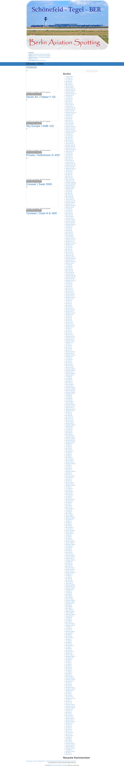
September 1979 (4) (70, 679)
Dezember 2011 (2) (70, 336)
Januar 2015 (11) (70, 292)
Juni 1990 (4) (69, 592)
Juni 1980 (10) (69, 672)
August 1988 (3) (69, 616)
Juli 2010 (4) (69, 358)
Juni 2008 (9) (69, 396)
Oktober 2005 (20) (70, 440)
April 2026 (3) (69, 83)
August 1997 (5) (69, 501)
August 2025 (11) (70, 95)
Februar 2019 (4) (70, 216)
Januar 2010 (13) (70, 367)
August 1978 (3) (69, 690)
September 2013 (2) (70, 313)
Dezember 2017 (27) (71, 238)
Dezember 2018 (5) (70, 219)
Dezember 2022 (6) (70, 145)
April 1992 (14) (69, 564)
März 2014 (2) (69, 306)
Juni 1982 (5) (69, 659)
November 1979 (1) (70, 678)
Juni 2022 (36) (69, 154)
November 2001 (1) (70, 476)
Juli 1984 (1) (68, 647)
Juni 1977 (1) (69, 700)
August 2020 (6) (70, 188)
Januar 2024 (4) (69, 125)
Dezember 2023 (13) (71, 126)
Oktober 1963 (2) (70, 746)
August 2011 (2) (69, 342)
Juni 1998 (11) (69, 496)
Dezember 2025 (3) (70, 89)
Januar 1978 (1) (69, 696)
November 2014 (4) (70, 294)
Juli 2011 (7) (68, 344)
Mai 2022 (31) (69, 156)
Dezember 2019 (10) (70, 201)
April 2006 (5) (69, 432)
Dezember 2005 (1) (70, 437)
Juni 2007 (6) (69, 414)
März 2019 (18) (69, 215)
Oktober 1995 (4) (70, 516)
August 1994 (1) (69, 533)
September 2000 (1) (70, 485)
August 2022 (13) (70, 151)
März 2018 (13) (69, 233)
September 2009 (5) (71, 373)
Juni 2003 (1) (69, 466)
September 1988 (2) (70, 614)
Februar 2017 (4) (70, 254)
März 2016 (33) (69, 271)
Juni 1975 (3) (69, 726)
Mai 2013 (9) (69, 319)
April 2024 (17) (69, 120)
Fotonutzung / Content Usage (33, 761)
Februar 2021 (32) (70, 179)
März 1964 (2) (69, 742)
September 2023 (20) (71, 131)
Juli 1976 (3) (69, 710)
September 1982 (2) (70, 656)
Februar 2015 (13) (70, 291)
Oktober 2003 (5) (70, 462)
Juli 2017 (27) (69, 246)
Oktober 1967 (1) (70, 735)
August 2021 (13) (70, 170)
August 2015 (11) (70, 281)
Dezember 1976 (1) (70, 704)
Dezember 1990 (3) (70, 585)
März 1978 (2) (69, 695)
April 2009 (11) (69, 381)
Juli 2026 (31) (69, 78)
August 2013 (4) (69, 314)
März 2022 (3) (69, 159)
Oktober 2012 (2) (70, 327)
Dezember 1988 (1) (70, 611)
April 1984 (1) (69, 650)
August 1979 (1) (69, 681)
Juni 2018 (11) (69, 229)
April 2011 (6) (69, 348)
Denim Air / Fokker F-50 (40, 96)
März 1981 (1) (69, 668)
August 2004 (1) (69, 451)
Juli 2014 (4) (69, 300)
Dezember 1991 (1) (70, 567)
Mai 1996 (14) (69, 511)
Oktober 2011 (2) (70, 339)
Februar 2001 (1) (69, 482)
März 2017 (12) (69, 252)
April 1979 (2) (69, 686)
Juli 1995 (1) (68, 521)
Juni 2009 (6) (69, 378)
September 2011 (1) (70, 341)
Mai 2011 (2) (69, 347)
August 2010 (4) (69, 356)
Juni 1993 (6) (69, 547)
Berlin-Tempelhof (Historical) (34, 94)
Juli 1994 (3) (69, 535)
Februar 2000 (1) (70, 491)
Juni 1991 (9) (69, 577)
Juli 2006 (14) (69, 428)
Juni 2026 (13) (69, 79)
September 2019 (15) (71, 205)
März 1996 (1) (69, 513)
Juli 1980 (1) (68, 670)
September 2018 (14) (71, 224)
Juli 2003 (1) (69, 465)
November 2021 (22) (71, 165)
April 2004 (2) (69, 457)
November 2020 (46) (71, 184)
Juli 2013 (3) (69, 316)
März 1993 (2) (69, 552)
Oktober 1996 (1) (70, 508)
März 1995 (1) (69, 525)
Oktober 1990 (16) (70, 586)
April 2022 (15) (69, 157)
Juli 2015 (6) (69, 283)
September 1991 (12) (71, 572)
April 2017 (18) (69, 250)
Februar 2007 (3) (70, 420)
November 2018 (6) (70, 221)
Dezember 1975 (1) (70, 718)
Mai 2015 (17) (69, 286)
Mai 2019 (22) (69, 212)
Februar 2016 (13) (70, 272)
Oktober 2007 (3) (70, 407)
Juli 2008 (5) (69, 395)
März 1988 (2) (69, 622)
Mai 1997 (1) (68, 504)
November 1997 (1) (70, 499)
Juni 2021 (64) (69, 173)
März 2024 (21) (69, 121)
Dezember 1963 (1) (70, 743)
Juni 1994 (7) (69, 536)
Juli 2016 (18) (69, 264)
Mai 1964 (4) (69, 738)
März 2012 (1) (69, 333)
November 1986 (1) (70, 631)
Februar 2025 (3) (70, 104)
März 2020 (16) (69, 196)
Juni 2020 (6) (69, 191)
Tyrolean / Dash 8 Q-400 (41, 213)
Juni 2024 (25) (69, 117)
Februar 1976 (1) (69, 715)
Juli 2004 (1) (69, 452)
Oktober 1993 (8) (70, 543)
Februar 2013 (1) (69, 322)
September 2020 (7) (70, 187)
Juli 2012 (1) (68, 328)
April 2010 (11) (69, 362)
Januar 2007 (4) (69, 421)
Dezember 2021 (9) (70, 163)
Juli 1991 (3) (68, 575)
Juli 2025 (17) (69, 97)
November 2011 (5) (70, 337)
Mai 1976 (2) (69, 712)
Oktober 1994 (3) (70, 532)
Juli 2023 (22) (69, 134)
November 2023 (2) (70, 128)
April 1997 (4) (69, 505)
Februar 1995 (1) (69, 527)
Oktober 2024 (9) (70, 111)
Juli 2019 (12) (69, 208)
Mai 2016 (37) (69, 267)
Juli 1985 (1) (68, 639)
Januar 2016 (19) (70, 274)
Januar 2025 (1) (69, 106)
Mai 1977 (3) (69, 701)
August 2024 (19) (70, 114)
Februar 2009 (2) (70, 384)
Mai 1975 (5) (69, 728)
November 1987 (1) (70, 623)
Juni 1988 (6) (69, 617)
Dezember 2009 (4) (70, 369)
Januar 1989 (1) (69, 609)
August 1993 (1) (69, 546)
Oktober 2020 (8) (70, 185)
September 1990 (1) (70, 588)
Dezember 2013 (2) (70, 309)
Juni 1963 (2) (69, 749)
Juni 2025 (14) (69, 98)
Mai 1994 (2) (69, 538)
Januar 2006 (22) (70, 435)
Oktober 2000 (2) (70, 484)
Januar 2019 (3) (69, 218)
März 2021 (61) (69, 177)
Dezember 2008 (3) (70, 387)
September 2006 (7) (70, 424)
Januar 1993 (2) (69, 553)
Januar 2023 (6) (69, 143)
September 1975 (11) (71, 721)
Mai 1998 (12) (69, 498)
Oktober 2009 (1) (70, 372)
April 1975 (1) (69, 729)
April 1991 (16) (69, 580)
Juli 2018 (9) (69, 227)
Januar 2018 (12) (70, 236)
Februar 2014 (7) (70, 308)
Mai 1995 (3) (69, 522)
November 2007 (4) (70, 406)
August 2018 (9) (69, 226)
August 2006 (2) (70, 426)
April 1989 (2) (69, 606)
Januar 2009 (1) (69, 386)
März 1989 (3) (69, 608)
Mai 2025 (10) (69, 100)
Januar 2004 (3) (69, 460)
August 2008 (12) (70, 393)
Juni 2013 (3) (69, 317)
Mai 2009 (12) (69, 379)
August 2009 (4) (70, 375)
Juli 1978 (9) (69, 692)
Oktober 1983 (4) (70, 651)
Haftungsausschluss (54, 761)
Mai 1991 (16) (69, 578)
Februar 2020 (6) (70, 198)
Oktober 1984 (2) (70, 645)
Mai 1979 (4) (69, 684)
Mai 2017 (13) (69, 249)
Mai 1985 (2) (69, 642)
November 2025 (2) (70, 90)
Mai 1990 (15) (69, 594)
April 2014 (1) (69, 305)
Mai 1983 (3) (69, 653)
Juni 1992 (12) (69, 561)
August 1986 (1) (69, 633)
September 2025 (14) (71, 93)
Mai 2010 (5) (69, 361)
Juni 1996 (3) (69, 510)
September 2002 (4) (71, 471)
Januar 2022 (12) (70, 162)
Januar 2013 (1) (69, 323)
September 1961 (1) (70, 751)
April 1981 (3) (69, 667)
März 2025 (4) (69, 103)
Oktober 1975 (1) (70, 720)
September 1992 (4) (70, 560)
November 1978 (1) (70, 687)
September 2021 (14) (71, 168)
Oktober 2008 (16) (70, 390)
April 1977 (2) (69, 703)
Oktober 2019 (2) (70, 204)
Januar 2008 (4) (69, 403)
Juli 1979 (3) (69, 682)
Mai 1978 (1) (68, 693)
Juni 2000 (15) (69, 488)
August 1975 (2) (69, 723)
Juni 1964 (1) (69, 737)
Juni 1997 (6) (69, 502)
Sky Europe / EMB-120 (40, 126)
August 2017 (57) (70, 244)
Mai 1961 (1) (68, 752)
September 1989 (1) (70, 602)
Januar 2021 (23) (70, 180)
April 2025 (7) (69, 101)
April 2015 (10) (69, 288)
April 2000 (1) (69, 490)
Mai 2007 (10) (69, 415)
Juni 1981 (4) (69, 664)
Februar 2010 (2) (70, 365)
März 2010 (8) (69, 364)
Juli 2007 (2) (69, 412)
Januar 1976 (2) (69, 717)
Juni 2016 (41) (69, 266)
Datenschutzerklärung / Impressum (67, 761)
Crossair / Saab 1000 (39, 184)
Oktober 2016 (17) (70, 260)
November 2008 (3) (70, 389)
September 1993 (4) (70, 544)
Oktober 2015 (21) (70, 278)
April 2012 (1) (69, 331)
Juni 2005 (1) (69, 446)
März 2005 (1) (69, 449)
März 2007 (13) (69, 418)
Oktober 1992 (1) (70, 558)
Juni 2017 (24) (69, 247)
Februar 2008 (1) (70, 401)
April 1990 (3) (69, 595)
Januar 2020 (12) (70, 199)
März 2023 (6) (69, 140)
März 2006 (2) (69, 434)
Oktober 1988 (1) (70, 613)
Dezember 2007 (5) (70, 404)
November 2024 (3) (70, 109)
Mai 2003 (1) (69, 468)
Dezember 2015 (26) (71, 275)
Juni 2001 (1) (69, 479)
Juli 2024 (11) (69, 115)
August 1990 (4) (69, 589)
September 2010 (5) (70, 355)
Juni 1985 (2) (69, 640)
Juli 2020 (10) (69, 190)
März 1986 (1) (69, 636)
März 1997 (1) (69, 507)
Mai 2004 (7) (69, 456)
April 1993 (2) (69, 550)
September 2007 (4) (70, 409)
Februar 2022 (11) (70, 160)
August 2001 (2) (69, 477)
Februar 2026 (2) (70, 86)
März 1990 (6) (69, 597)
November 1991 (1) (70, 569)
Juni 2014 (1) (69, 302)
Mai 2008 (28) (69, 398)
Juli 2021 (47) (69, 171)
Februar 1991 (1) (69, 581)
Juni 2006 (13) (69, 429)
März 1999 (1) (69, 493)
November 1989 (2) (70, 600)
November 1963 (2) (70, 745)
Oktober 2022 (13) (70, 148)
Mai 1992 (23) (69, 563)
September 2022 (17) (71, 149)
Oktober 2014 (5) (70, 295)
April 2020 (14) (69, 194)
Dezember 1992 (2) (70, 555)
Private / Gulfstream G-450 (43, 155)
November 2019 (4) (70, 202)
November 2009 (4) (70, 370)
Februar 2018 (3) (70, 235)
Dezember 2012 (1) (70, 325)
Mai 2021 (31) (69, 174)
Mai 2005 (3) (69, 448)
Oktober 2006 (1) (70, 423)
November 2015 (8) (70, 277)
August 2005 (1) (69, 443)
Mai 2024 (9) (69, 118)
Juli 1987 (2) (69, 627)
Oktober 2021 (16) (70, 166)
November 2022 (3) (70, 146)
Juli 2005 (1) (69, 445)
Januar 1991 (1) (69, 583)
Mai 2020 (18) (69, 193)
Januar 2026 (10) (70, 87)
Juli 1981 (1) (68, 662)
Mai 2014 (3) (69, 303)
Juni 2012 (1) (69, 330)
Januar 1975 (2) (69, 732)
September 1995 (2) (70, 518)
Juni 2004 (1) (69, 454)
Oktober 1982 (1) (70, 654)
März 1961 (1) (69, 754)
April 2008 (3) (69, 400)
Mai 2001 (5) (69, 480)
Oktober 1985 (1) (70, 637)
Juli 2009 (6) (69, 376)
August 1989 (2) (69, 603)
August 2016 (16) (70, 263)
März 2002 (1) (69, 474)
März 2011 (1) (69, 350)
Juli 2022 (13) (69, 152)
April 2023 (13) (69, 138)
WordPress (54, 765)
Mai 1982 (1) (69, 661)
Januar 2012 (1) (69, 334)
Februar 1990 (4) (70, 599)
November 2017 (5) (70, 240)
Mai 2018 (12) (69, 230)
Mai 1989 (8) (69, 605)
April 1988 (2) (69, 620)
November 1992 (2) (70, 557)
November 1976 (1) (70, 706)
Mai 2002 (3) (69, 473)
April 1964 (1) (69, 740)
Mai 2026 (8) (69, 81)
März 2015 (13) (69, 289)
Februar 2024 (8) (70, 123)
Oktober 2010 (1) (70, 353)
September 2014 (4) (70, 297)
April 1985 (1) (69, 644)
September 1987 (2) (70, 625)
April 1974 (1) (69, 734)
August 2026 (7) (70, 76)
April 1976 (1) (69, 714)
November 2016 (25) (71, 258)
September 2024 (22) (71, 112)
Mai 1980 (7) (69, 673)
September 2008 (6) (71, 392)
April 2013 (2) (69, 320)
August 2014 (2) (69, 299)
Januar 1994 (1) (69, 539)
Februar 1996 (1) (69, 515)
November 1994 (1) (70, 530)
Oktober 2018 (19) (70, 222)
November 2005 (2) (70, 438)
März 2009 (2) (69, 382)
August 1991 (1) (69, 574)
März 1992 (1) (69, 566)
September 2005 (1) (70, 442)
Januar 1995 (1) (69, 529)
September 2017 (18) (71, 243)
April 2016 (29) (69, 269)
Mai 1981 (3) (69, 665)
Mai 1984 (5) (69, 648)
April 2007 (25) (69, 417)
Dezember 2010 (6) (70, 351)
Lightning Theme (62, 765)
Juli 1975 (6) (69, 724)
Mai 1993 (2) (69, 549)
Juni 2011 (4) (69, 345)
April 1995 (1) (69, 524)
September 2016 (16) (71, 261)
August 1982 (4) (69, 658)
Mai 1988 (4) (69, 619)
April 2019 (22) (69, 213)
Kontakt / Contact (45, 761)
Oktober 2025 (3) (70, 92)
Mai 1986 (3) (69, 634)
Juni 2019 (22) (69, 210)
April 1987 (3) (69, 630)
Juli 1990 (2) (69, 591)
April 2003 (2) (69, 470)
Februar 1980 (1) (69, 676)
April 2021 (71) (69, 176)
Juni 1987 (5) (69, 628)
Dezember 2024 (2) (70, 107)
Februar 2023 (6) (70, 142)
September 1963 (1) (70, 748)
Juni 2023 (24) (69, 135)
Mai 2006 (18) (69, 431)
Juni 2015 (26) (69, 285)
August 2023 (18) (70, 132)
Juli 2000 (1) (69, 487)
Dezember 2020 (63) (71, 182)
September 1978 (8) (70, 689)
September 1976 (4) (70, 707)
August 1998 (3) (69, 494)
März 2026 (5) (69, 84)
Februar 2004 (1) (70, 459)
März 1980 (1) (69, 675)
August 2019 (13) (70, 207)
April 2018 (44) (69, 232)
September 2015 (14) (71, 280)
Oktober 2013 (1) (70, 311)
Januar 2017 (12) (70, 255)
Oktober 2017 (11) (70, 241)
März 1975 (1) (69, 731)
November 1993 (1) (70, 541)
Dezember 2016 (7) (70, 257)
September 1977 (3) (70, 698)
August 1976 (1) (69, 709)
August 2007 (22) (70, 410)
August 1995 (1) (69, 519)
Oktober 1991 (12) (70, 571)
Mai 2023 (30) (69, 137)
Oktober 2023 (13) (70, 129)
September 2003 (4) (71, 463)
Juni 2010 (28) (69, 359)
